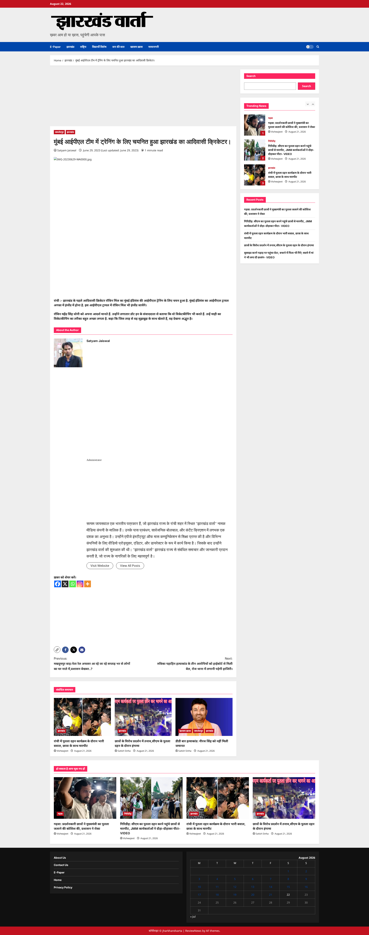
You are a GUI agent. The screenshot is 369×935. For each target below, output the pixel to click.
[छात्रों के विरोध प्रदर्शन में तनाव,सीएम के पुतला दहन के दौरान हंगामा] (143, 717)
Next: (195, 664)
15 (288, 887)
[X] (65, 584)
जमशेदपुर (59, 132)
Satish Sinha (124, 750)
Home (58, 879)
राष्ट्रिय (83, 46)
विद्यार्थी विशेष (99, 46)
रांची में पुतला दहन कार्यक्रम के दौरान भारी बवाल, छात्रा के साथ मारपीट (254, 150)
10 (199, 887)
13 (252, 887)
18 (217, 894)
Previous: (92, 664)
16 (306, 887)
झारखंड (70, 46)
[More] (87, 584)
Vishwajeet (62, 750)
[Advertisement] (143, 98)
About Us (60, 857)
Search (251, 75)
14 (270, 887)
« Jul (193, 916)
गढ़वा (60, 813)
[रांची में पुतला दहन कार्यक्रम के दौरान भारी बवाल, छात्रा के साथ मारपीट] (82, 717)
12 (234, 887)
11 (217, 887)
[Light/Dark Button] (310, 47)
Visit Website (100, 565)
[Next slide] (312, 103)
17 (199, 894)
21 (270, 894)
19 (234, 894)
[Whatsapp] (72, 584)
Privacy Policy (63, 887)
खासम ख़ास (136, 46)
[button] (318, 46)
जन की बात (118, 46)
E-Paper (55, 46)
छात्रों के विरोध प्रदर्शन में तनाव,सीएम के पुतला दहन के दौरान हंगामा (254, 174)
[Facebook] (57, 584)
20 (252, 894)
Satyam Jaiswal (66, 150)
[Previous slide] (307, 103)
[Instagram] (80, 584)
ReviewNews (193, 931)
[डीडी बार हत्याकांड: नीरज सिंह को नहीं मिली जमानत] (204, 717)
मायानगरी (153, 46)
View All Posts (130, 565)
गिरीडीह (271, 116)
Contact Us (61, 865)
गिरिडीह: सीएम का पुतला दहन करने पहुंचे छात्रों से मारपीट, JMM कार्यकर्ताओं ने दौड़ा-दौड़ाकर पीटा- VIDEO (254, 125)
